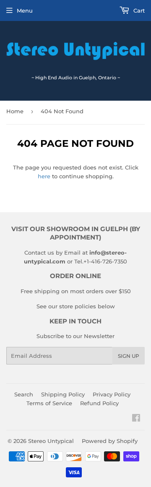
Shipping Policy (63, 394)
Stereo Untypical (51, 441)
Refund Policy (99, 403)
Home (14, 111)
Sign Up (128, 356)
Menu (25, 10)
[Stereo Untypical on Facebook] (136, 419)
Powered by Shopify (110, 441)
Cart (138, 10)
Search (23, 394)
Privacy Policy (111, 394)
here (44, 176)
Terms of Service (49, 403)
